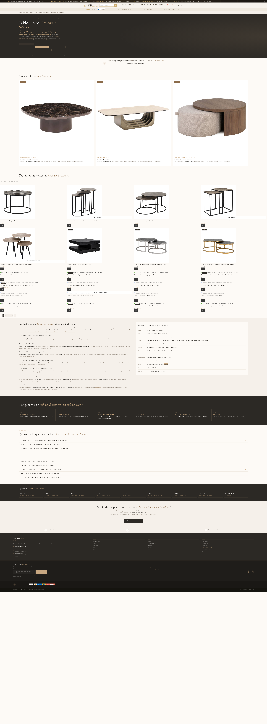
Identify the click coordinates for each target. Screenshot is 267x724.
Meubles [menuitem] (124, 4)
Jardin (149, 549)
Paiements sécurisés (206, 549)
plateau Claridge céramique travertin (51, 331)
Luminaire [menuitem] (148, 4)
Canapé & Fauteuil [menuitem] (132, 4)
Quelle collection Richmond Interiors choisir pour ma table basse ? (41, 444)
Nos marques (25, 12)
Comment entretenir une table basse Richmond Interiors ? (38, 465)
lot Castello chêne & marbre (70, 331)
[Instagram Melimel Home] (248, 572)
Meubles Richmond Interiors (44, 12)
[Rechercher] (115, 5)
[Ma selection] (176, 5)
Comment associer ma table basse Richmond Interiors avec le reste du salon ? (44, 457)
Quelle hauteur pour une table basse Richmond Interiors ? (38, 461)
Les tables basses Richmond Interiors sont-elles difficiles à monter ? (41, 469)
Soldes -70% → (152, 552)
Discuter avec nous (134, 520)
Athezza (178, 9)
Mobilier (149, 541)
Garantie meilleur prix (206, 547)
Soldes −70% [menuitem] (170, 4)
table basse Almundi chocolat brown (35, 331)
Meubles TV (41, 55)
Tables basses (31, 55)
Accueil (20, 12)
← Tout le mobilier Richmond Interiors (47, 40)
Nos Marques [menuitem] (161, 4)
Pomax (94, 549)
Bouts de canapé (61, 55)
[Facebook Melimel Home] (244, 572)
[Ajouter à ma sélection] (2, 225)
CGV (240, 589)
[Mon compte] (179, 5)
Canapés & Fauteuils (151, 543)
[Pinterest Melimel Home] (252, 572)
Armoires (79, 55)
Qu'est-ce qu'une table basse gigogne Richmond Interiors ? (38, 453)
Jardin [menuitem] (154, 4)
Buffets (22, 55)
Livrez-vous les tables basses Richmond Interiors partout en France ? (41, 477)
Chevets (71, 55)
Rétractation (204, 545)
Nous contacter (205, 541)
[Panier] (182, 5)
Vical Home (173, 9)
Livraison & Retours (205, 543)
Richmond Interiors (167, 9)
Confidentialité (251, 589)
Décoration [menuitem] (141, 4)
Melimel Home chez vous (207, 553)
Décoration (150, 545)
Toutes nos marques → (99, 552)
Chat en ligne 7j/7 (21, 550)
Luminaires (150, 547)
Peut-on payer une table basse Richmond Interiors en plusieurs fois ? (41, 473)
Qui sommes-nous (205, 551)
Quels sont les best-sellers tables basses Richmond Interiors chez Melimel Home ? (45, 448)
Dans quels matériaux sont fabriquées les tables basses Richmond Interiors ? (44, 440)
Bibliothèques (88, 55)
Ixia (181, 9)
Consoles (50, 55)
